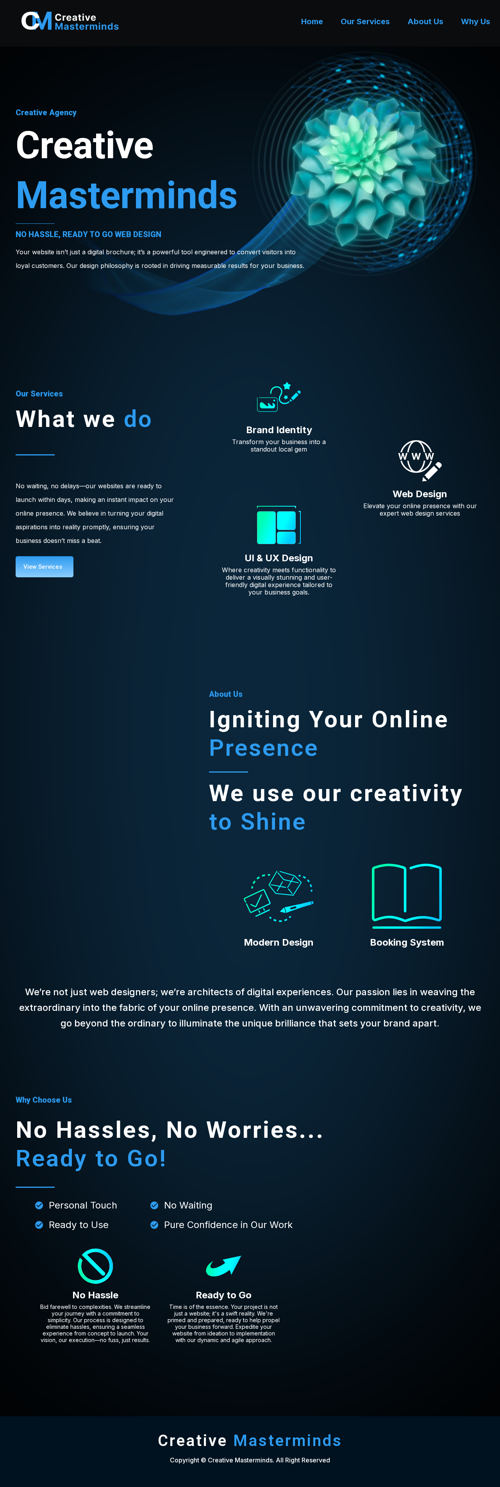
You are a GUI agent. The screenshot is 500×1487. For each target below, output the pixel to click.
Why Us (475, 21)
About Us (425, 21)
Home (312, 21)
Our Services (365, 21)
